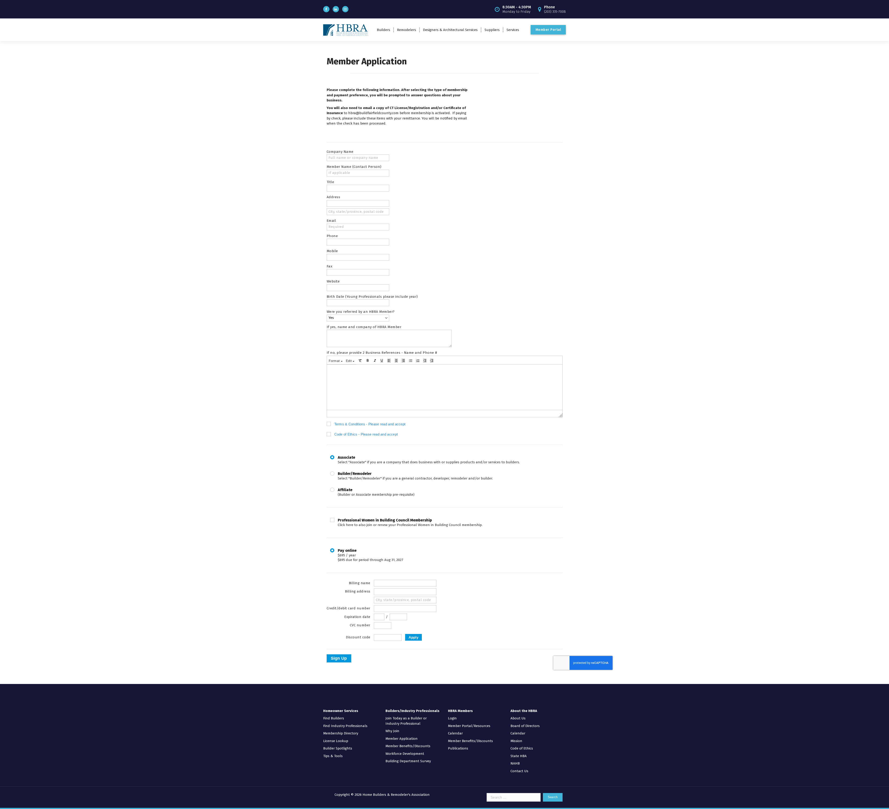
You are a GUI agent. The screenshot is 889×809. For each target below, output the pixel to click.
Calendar (455, 733)
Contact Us (519, 771)
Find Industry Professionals (345, 726)
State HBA (518, 756)
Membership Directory (340, 733)
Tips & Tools (333, 756)
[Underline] (381, 360)
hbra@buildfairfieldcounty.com (374, 113)
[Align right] (403, 360)
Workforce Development (404, 754)
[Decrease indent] (424, 360)
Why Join (392, 731)
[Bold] (367, 360)
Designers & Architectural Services (450, 30)
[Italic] (374, 360)
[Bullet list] (410, 360)
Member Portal (548, 30)
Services (513, 30)
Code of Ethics (521, 748)
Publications (458, 748)
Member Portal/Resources (469, 726)
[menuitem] (335, 360)
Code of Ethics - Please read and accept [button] (366, 434)
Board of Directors (525, 726)
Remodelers (406, 30)
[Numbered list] (417, 360)
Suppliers (492, 30)
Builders (383, 30)
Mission (516, 741)
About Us (518, 718)
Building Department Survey (408, 761)
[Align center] (396, 360)
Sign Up (339, 658)
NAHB (515, 763)
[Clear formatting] (360, 360)
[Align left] (389, 360)
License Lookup (335, 741)
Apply (414, 637)
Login (452, 718)
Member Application (401, 739)
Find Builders (333, 718)
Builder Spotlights (337, 748)
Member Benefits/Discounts (407, 746)
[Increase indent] (431, 360)
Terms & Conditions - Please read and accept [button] (370, 424)
